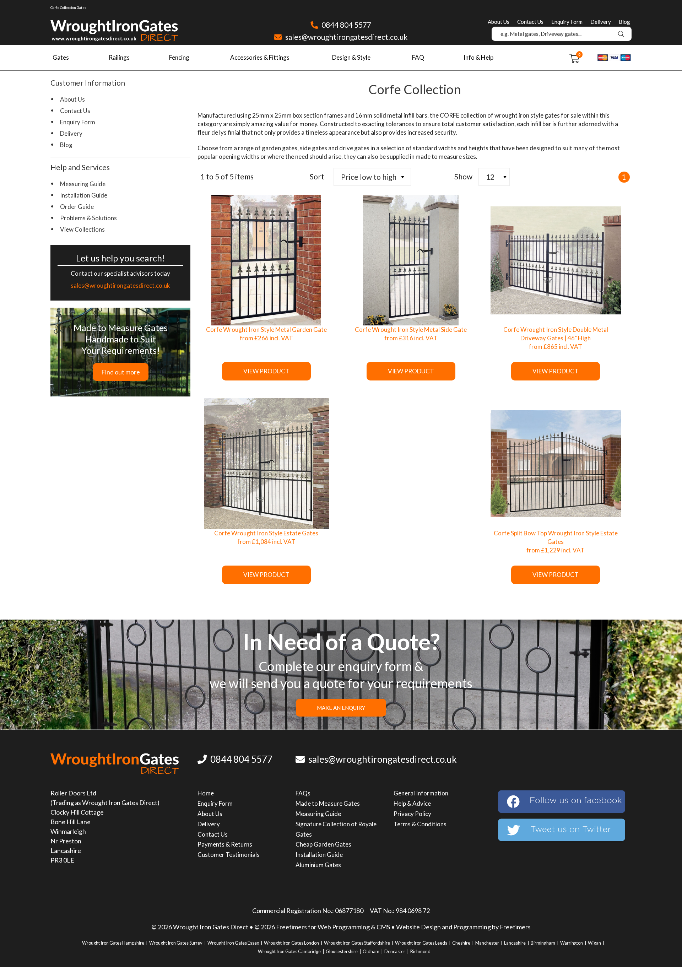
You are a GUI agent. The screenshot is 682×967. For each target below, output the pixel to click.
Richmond (420, 951)
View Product (266, 371)
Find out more (120, 372)
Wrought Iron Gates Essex (233, 943)
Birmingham (543, 943)
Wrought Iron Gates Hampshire (113, 943)
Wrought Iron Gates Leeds (421, 943)
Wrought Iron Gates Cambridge (289, 951)
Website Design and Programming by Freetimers (463, 927)
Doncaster (394, 951)
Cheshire (461, 943)
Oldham (371, 951)
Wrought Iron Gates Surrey (175, 943)
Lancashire (515, 943)
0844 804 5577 (345, 24)
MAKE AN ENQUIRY (341, 707)
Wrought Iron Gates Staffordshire (357, 943)
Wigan (594, 943)
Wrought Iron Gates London (291, 943)
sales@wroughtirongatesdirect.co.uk (345, 36)
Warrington (571, 943)
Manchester (487, 943)
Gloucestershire (342, 951)
